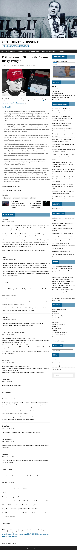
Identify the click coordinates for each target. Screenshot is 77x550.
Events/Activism (34, 51)
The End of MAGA (57, 248)
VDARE (54, 339)
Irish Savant (55, 322)
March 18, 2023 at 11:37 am (8, 222)
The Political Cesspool (58, 335)
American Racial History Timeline (53, 51)
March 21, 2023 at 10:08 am (11, 285)
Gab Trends (55, 320)
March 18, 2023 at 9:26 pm (8, 362)
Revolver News (56, 328)
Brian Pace (5, 426)
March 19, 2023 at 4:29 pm (8, 395)
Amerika (54, 312)
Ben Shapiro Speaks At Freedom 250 (63, 240)
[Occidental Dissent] (38, 37)
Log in (54, 360)
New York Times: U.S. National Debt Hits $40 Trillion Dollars (63, 157)
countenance (6, 392)
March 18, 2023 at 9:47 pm (8, 382)
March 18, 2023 (8, 65)
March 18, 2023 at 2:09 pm (8, 298)
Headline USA (6, 107)
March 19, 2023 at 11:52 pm (8, 428)
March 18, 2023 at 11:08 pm (9, 319)
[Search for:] (63, 375)
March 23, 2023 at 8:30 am (8, 472)
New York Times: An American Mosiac (62, 124)
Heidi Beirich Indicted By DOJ (61, 251)
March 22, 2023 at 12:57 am (8, 457)
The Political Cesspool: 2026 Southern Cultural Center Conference (62, 111)
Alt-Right (29, 65)
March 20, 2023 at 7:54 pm (8, 441)
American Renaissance (59, 309)
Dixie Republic (56, 318)
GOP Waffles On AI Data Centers (62, 234)
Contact (4, 51)
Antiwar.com (56, 314)
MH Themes (49, 548)
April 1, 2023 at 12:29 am (7, 526)
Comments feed (57, 366)
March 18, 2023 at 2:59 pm (8, 334)
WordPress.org (56, 369)
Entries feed (56, 363)
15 (35, 65)
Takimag (54, 330)
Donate (12, 51)
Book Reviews (22, 51)
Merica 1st (55, 326)
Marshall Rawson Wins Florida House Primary (62, 140)
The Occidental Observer (59, 333)
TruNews (54, 337)
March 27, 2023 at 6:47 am (8, 485)
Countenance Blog (57, 316)
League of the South (58, 324)
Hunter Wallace (19, 65)
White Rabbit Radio (58, 341)
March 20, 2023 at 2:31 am (9, 259)
